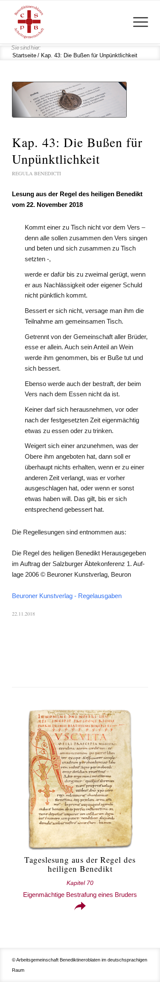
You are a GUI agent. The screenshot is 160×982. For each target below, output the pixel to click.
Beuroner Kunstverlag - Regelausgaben (67, 595)
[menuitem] (136, 22)
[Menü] (136, 22)
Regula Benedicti (36, 173)
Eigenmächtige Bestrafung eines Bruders (80, 889)
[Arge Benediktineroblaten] (66, 22)
